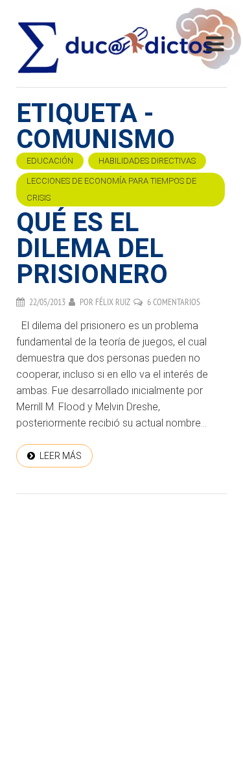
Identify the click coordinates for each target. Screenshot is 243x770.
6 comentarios (173, 302)
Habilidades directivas (147, 161)
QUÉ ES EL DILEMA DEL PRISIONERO (92, 248)
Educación (50, 161)
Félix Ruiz (112, 302)
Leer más (61, 456)
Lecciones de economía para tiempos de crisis (111, 189)
